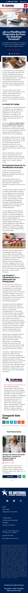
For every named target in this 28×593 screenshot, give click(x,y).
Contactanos (7, 518)
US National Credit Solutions (14, 384)
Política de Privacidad (10, 520)
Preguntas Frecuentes (10, 511)
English (24, 1)
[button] (25, 5)
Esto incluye (6, 130)
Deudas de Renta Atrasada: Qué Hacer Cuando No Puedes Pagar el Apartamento (14, 457)
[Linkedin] (14, 501)
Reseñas (5, 522)
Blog (4, 507)
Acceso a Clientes (9, 525)
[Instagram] (21, 501)
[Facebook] (7, 501)
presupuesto (6, 286)
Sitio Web (6, 509)
